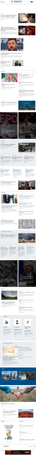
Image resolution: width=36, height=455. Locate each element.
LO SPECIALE (27, 452)
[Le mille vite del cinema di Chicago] (9, 375)
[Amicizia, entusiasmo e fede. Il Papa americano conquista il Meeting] (26, 18)
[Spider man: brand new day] (26, 375)
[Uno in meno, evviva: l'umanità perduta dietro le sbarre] (25, 413)
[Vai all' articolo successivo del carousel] (19, 339)
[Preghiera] (6, 322)
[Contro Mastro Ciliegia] (27, 322)
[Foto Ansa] (26, 30)
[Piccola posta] (17, 322)
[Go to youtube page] (30, 446)
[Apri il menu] (1, 4)
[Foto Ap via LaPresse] (26, 105)
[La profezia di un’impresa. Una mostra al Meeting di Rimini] (26, 224)
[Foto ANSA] (26, 185)
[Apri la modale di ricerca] (34, 4)
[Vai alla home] (16, 2)
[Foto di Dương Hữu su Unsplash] (18, 393)
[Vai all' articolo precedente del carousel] (16, 339)
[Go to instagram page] (33, 446)
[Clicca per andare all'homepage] (6, 446)
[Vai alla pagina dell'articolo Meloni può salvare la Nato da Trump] (9, 77)
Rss (1, 451)
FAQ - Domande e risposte (4, 450)
